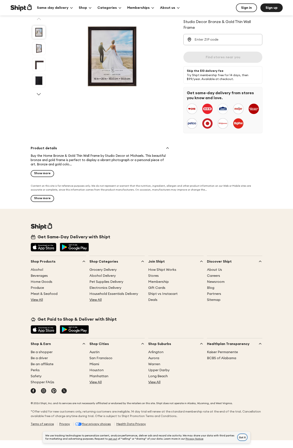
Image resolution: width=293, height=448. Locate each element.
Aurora (153, 358)
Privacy (64, 424)
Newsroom (216, 281)
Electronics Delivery (105, 287)
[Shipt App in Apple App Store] (43, 247)
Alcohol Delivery (102, 275)
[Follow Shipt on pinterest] (53, 391)
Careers (213, 275)
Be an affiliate (42, 364)
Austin (94, 352)
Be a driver (39, 358)
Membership (158, 281)
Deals (152, 300)
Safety (36, 376)
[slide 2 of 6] (38, 48)
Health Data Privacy (131, 424)
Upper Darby (159, 370)
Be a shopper (42, 352)
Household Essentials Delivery (113, 294)
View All (37, 300)
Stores (153, 275)
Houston (96, 370)
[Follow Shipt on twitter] (64, 391)
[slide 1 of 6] (38, 32)
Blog (210, 287)
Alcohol (37, 269)
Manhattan (98, 376)
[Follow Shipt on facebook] (33, 391)
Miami (94, 364)
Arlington (155, 352)
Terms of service (42, 424)
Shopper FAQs (42, 382)
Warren (154, 364)
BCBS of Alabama (221, 358)
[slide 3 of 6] (38, 64)
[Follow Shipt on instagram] (43, 391)
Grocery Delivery (103, 269)
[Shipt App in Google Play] (74, 247)
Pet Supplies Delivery (106, 281)
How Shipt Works (162, 269)
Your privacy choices (96, 424)
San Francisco (100, 358)
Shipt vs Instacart (163, 294)
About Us (214, 269)
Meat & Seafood (44, 294)
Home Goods (41, 281)
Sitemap (214, 300)
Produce (37, 287)
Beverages (39, 275)
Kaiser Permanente (222, 352)
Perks (35, 370)
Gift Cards (156, 287)
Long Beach (158, 376)
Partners (214, 294)
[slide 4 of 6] (38, 80)
